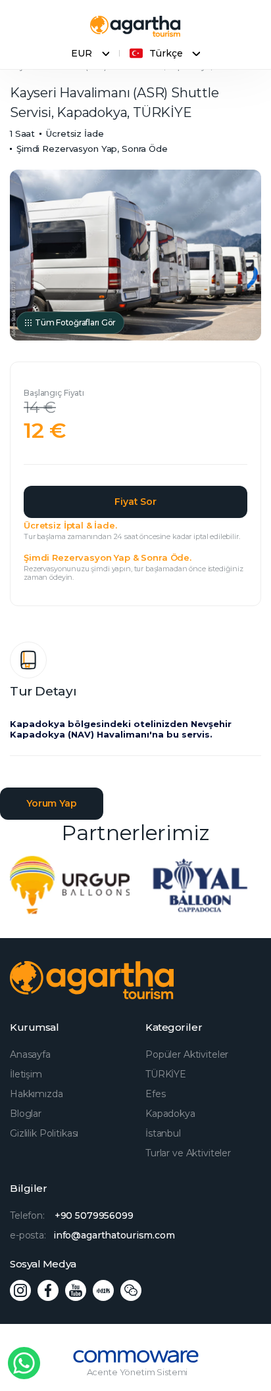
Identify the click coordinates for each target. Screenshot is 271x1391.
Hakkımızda (36, 1094)
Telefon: (72, 1215)
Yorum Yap (51, 803)
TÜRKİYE (165, 1074)
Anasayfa (30, 1054)
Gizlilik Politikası (44, 1133)
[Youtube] (75, 1290)
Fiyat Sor (135, 501)
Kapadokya (170, 1114)
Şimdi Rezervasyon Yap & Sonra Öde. (107, 557)
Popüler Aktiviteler (186, 1054)
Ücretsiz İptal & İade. (70, 525)
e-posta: (92, 1235)
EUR (81, 53)
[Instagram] (20, 1290)
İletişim (26, 1074)
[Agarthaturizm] (135, 26)
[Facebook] (48, 1290)
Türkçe (165, 53)
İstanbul (163, 1133)
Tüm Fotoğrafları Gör (75, 322)
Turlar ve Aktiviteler (188, 1153)
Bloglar (25, 1114)
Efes (155, 1094)
